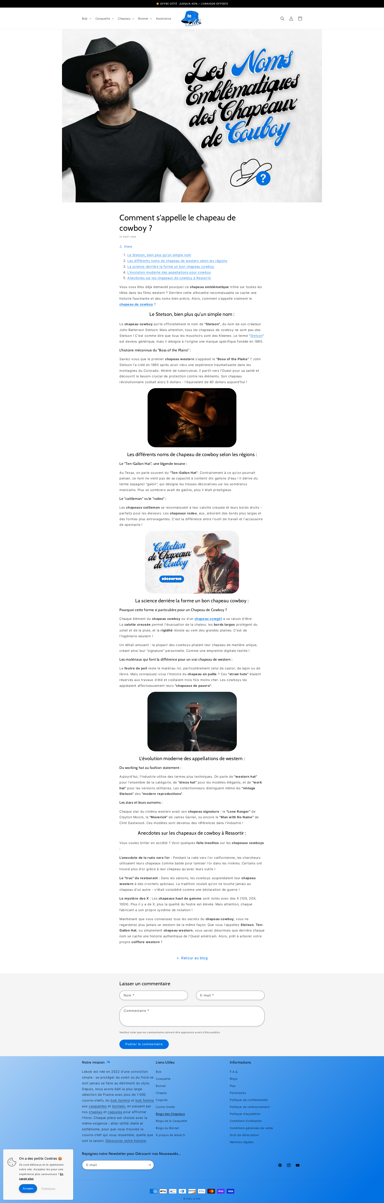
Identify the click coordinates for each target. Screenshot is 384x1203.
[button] (86, 18)
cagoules (115, 1112)
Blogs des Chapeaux (170, 1114)
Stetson (256, 336)
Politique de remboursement (250, 1107)
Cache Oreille (165, 1107)
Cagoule (161, 1100)
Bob (158, 1071)
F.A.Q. (234, 1071)
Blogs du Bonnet (167, 1128)
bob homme (120, 1100)
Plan (233, 1086)
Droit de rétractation (244, 1135)
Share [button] (128, 246)
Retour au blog (194, 958)
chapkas (95, 1112)
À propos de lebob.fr (170, 1135)
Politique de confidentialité (249, 1100)
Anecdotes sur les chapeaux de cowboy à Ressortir (169, 278)
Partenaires (238, 1093)
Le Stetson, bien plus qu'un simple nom (159, 255)
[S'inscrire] (149, 1165)
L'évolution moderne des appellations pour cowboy (169, 272)
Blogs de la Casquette (171, 1120)
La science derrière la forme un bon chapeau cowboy (170, 266)
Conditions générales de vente (251, 1128)
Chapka (161, 1093)
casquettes (98, 1106)
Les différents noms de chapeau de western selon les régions (177, 261)
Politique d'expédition (245, 1114)
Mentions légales (242, 1142)
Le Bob (197, 1198)
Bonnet (161, 1086)
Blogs (234, 1078)
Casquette (163, 1078)
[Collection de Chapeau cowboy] (192, 562)
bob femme (144, 1100)
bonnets (118, 1106)
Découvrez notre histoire (126, 1141)
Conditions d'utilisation (246, 1120)
